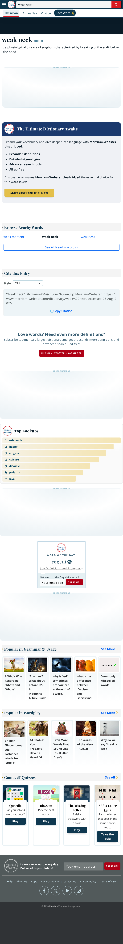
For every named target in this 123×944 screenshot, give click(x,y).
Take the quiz (107, 836)
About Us (22, 881)
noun (38, 40)
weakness (88, 237)
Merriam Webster (11, 865)
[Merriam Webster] (61, 547)
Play (15, 821)
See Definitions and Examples (60, 568)
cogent (59, 562)
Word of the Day (61, 555)
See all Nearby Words (60, 247)
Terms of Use (108, 881)
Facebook (44, 891)
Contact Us (70, 881)
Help (10, 881)
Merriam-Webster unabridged (61, 353)
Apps (34, 881)
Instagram (78, 891)
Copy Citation (63, 311)
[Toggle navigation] (4, 4)
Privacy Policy (88, 881)
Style (7, 283)
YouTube (67, 891)
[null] (69, 562)
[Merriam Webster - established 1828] (11, 4)
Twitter (55, 891)
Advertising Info (51, 881)
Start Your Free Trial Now (29, 193)
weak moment (14, 237)
